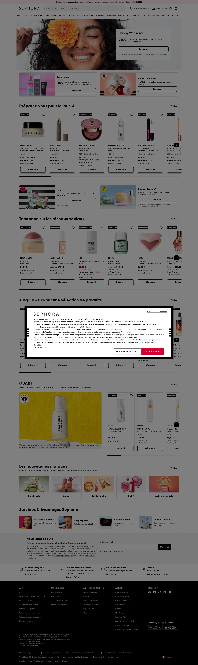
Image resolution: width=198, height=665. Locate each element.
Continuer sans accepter (157, 312)
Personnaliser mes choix (127, 351)
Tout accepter (153, 351)
